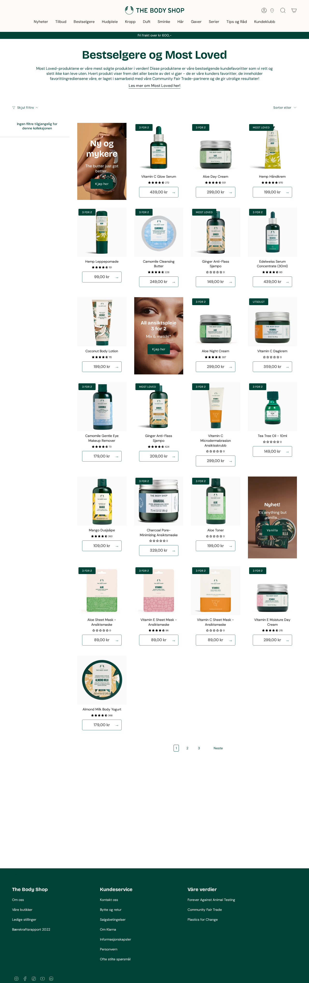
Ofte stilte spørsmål (115, 959)
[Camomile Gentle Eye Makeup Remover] (101, 406)
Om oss (18, 900)
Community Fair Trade (205, 909)
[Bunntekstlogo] (30, 875)
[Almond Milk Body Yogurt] (101, 680)
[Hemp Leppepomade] (101, 232)
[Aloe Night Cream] (215, 321)
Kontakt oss (109, 900)
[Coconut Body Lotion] (101, 321)
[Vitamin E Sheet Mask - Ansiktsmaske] (158, 590)
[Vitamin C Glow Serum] (158, 147)
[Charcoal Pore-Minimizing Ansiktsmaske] (158, 501)
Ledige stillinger (24, 919)
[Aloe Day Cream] (215, 147)
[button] (41, 22)
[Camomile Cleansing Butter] (158, 232)
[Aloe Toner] (215, 501)
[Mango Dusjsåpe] (101, 501)
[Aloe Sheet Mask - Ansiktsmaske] (101, 590)
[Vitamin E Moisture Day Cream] (272, 590)
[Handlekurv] (294, 10)
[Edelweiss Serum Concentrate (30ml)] (272, 232)
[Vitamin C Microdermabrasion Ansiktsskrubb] (215, 406)
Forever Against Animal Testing (211, 900)
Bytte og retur (110, 909)
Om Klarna (108, 929)
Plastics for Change (203, 919)
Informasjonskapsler (115, 939)
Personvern (108, 949)
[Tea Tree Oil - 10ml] (272, 406)
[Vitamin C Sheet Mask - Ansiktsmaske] (215, 590)
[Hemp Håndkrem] (272, 147)
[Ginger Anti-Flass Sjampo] (215, 232)
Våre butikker (22, 909)
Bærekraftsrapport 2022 (31, 929)
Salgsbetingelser (113, 919)
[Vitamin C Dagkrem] (272, 321)
